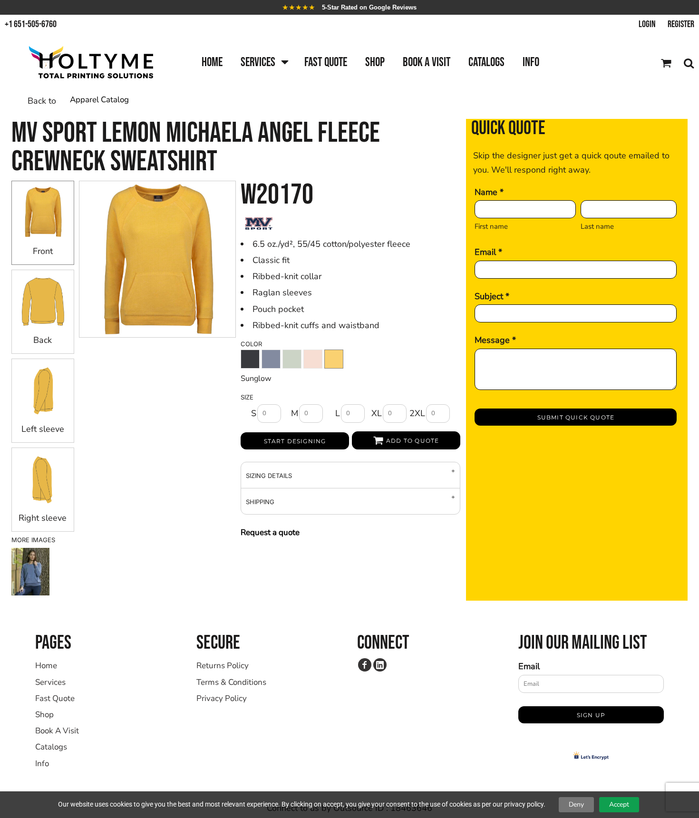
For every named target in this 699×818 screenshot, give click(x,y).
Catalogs (51, 746)
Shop (44, 714)
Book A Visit (57, 730)
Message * (495, 340)
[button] (263, 63)
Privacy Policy (221, 698)
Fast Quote (55, 698)
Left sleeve (42, 429)
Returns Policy (222, 665)
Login (647, 24)
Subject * (492, 296)
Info (42, 763)
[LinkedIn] (380, 665)
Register (681, 24)
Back (42, 340)
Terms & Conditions (231, 682)
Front (43, 251)
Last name (597, 226)
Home (46, 665)
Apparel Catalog (99, 99)
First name (491, 226)
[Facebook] (364, 665)
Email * (488, 252)
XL (376, 413)
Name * (489, 192)
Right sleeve (43, 518)
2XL (417, 413)
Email (529, 666)
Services (50, 682)
